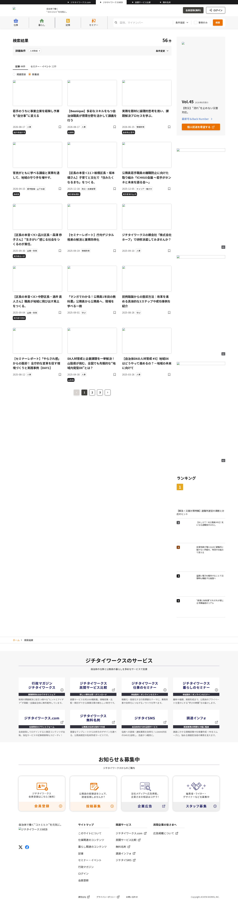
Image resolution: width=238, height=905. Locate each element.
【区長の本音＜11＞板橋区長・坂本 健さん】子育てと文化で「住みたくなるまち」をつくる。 (91, 177)
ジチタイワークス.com (81, 2)
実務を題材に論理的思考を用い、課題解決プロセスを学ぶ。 (145, 113)
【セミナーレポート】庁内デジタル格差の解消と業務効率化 (90, 237)
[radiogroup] (92, 74)
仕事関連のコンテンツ (91, 840)
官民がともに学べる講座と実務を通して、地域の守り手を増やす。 (36, 175)
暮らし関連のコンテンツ (92, 847)
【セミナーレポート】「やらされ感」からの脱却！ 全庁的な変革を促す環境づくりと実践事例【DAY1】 (37, 363)
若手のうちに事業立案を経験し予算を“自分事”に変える (36, 113)
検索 (217, 22)
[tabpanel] (92, 227)
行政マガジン (86, 867)
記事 (80, 853)
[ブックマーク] (60, 127)
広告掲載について (163, 833)
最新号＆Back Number (195, 119)
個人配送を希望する (198, 127)
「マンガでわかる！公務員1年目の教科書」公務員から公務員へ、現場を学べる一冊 (91, 301)
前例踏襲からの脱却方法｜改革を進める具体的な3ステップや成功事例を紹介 (146, 301)
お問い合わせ (132, 896)
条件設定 (180, 22)
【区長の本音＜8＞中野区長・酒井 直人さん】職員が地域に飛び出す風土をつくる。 (37, 301)
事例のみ (203, 22)
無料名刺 (167, 2)
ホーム (16, 640)
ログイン (217, 10)
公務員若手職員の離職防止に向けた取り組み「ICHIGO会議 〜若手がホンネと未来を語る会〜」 (146, 177)
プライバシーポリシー (106, 896)
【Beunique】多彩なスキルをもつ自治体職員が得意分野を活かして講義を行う (92, 115)
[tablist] (92, 66)
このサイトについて (90, 833)
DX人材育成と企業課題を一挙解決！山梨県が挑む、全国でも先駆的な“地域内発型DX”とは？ (91, 363)
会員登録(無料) (193, 10)
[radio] (14, 74)
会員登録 (83, 880)
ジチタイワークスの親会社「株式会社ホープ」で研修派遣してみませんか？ (146, 237)
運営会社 (82, 896)
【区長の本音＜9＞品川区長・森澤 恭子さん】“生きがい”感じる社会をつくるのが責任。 (37, 239)
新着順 (35, 74)
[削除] (39, 51)
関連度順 (21, 74)
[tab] (20, 66)
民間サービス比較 (143, 2)
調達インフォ (123, 853)
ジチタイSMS (123, 860)
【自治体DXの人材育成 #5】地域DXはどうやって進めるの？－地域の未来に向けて (146, 363)
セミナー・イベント (90, 860)
